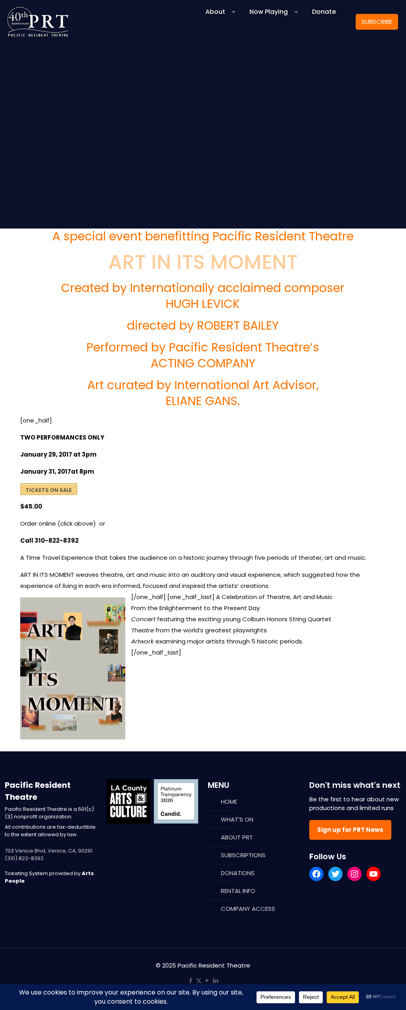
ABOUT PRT (237, 837)
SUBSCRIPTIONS (243, 855)
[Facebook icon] (190, 980)
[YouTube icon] (207, 980)
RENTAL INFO (238, 891)
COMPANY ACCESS (248, 908)
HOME (229, 801)
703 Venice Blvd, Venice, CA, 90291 (48, 850)
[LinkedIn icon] (215, 980)
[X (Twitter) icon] (199, 980)
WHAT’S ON (237, 819)
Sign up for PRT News (350, 830)
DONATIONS (238, 873)
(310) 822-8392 (24, 858)
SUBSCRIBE (377, 21)
